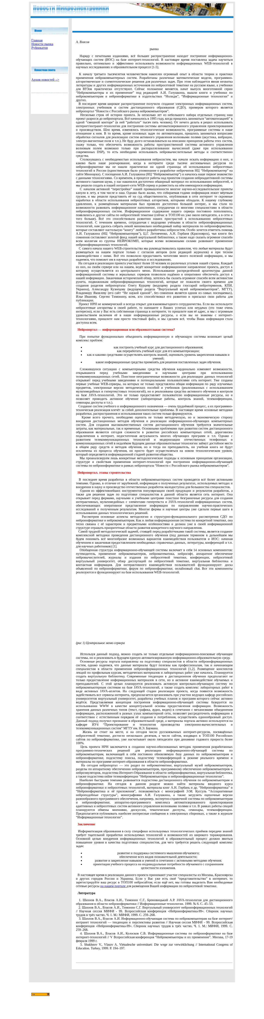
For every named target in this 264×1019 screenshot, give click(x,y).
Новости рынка (42, 44)
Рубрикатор (39, 47)
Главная (36, 40)
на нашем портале (113, 886)
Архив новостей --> (45, 79)
